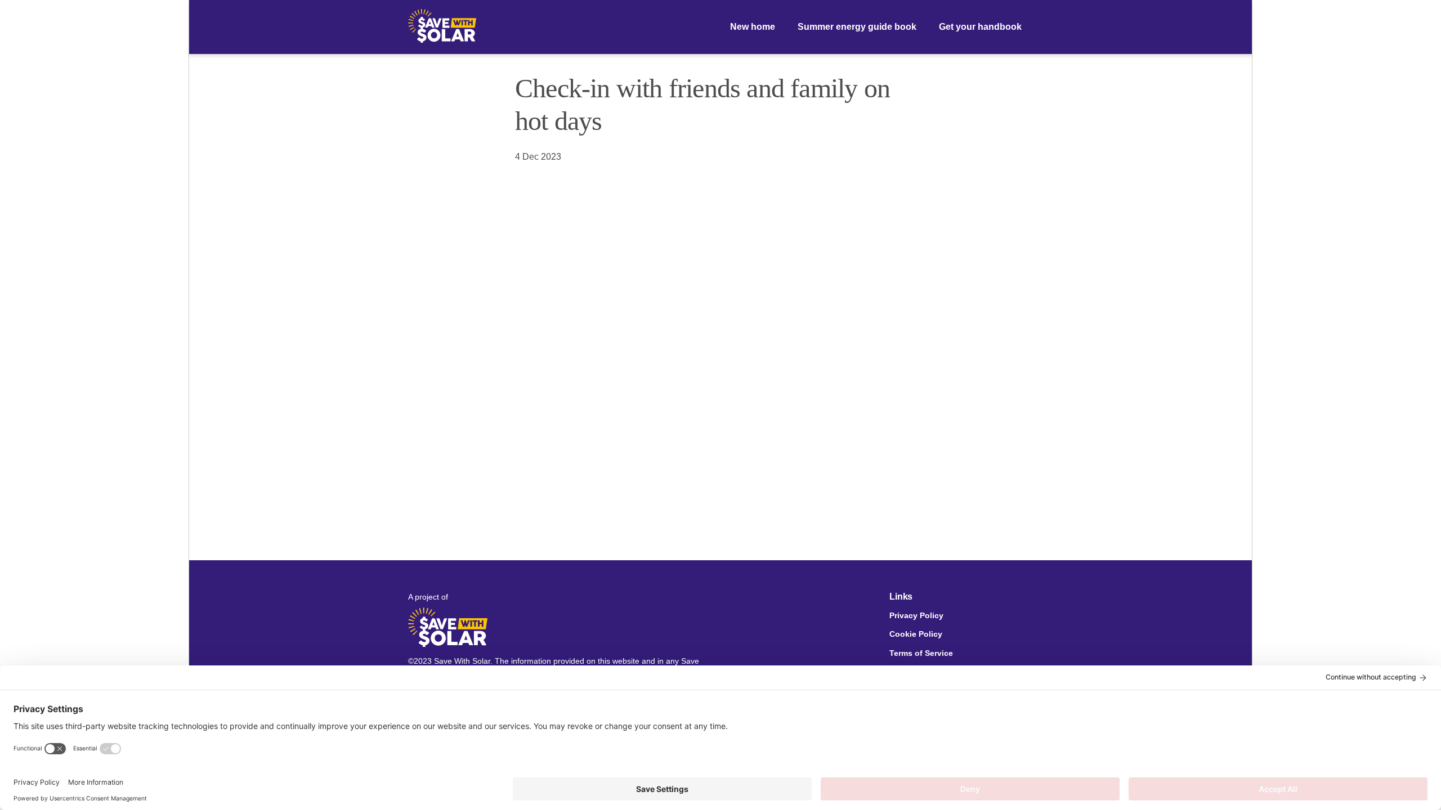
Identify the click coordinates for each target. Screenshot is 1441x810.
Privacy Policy (916, 615)
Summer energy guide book (857, 27)
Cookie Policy (915, 634)
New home (752, 27)
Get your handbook (980, 27)
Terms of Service (921, 653)
